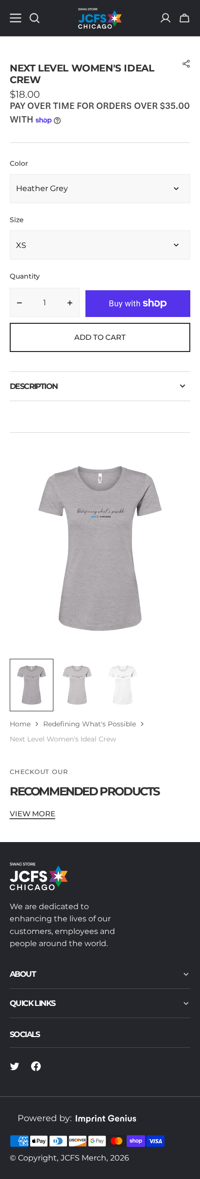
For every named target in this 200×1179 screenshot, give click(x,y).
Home (20, 724)
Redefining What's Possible (89, 724)
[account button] (165, 18)
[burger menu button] (15, 18)
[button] (184, 18)
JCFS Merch (83, 1157)
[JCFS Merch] (100, 18)
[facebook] (36, 1066)
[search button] (34, 18)
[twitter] (14, 1066)
